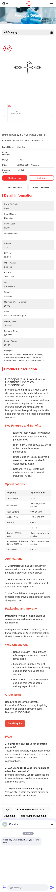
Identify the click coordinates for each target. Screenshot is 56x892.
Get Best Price (14, 178)
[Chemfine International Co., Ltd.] (28, 3)
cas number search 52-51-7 (32, 809)
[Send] (52, 887)
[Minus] (52, 824)
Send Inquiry (15, 723)
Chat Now (41, 178)
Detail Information (15, 187)
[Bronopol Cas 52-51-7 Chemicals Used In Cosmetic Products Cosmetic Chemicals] (27, 72)
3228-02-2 (9, 816)
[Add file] (4, 887)
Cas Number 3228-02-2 (33, 816)
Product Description (41, 187)
